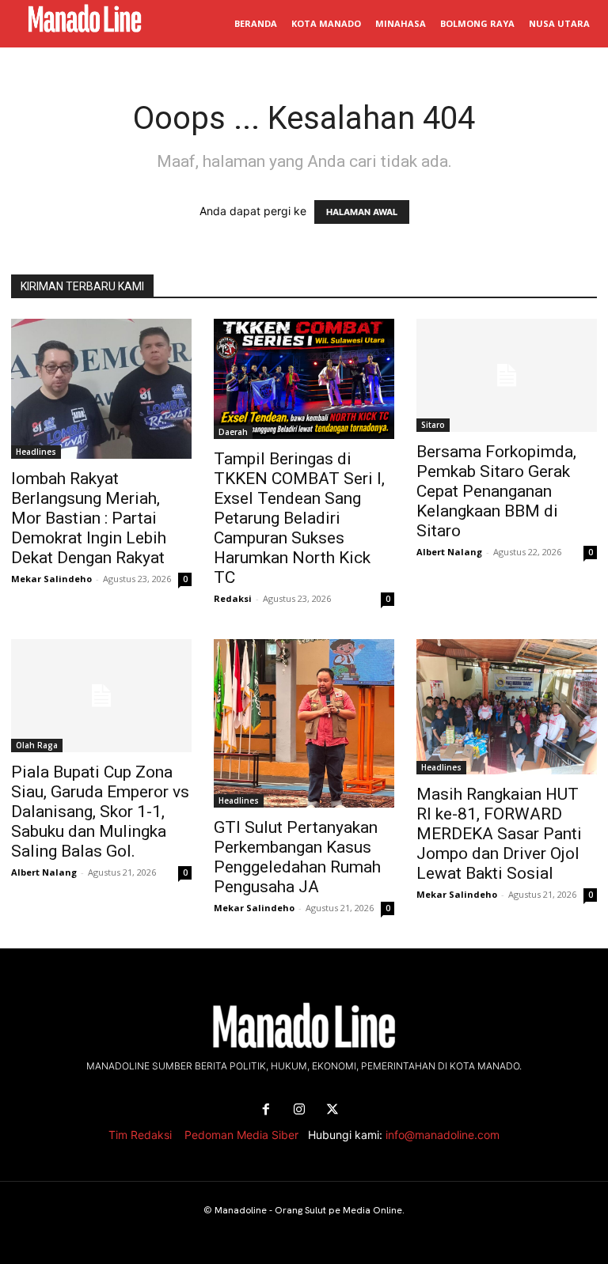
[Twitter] (332, 1109)
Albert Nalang (449, 552)
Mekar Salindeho (51, 579)
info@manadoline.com (443, 1134)
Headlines (36, 451)
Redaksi (233, 598)
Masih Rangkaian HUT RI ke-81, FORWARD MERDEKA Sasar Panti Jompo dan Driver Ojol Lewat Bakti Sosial (499, 834)
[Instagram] (299, 1109)
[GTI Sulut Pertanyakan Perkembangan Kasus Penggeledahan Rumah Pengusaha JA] (304, 723)
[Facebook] (266, 1109)
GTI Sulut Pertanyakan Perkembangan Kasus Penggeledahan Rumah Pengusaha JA (297, 857)
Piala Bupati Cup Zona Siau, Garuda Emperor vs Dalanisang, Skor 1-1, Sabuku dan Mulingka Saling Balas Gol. (100, 812)
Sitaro (433, 424)
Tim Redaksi (140, 1134)
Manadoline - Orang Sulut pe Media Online (308, 1210)
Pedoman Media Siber (241, 1134)
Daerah (233, 431)
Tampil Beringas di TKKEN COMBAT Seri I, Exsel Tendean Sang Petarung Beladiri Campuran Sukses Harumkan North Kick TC (299, 518)
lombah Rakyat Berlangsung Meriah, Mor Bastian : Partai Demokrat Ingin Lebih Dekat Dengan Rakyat (88, 518)
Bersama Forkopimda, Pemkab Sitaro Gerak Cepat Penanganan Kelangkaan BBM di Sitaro (496, 491)
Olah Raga (37, 745)
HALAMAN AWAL (361, 212)
